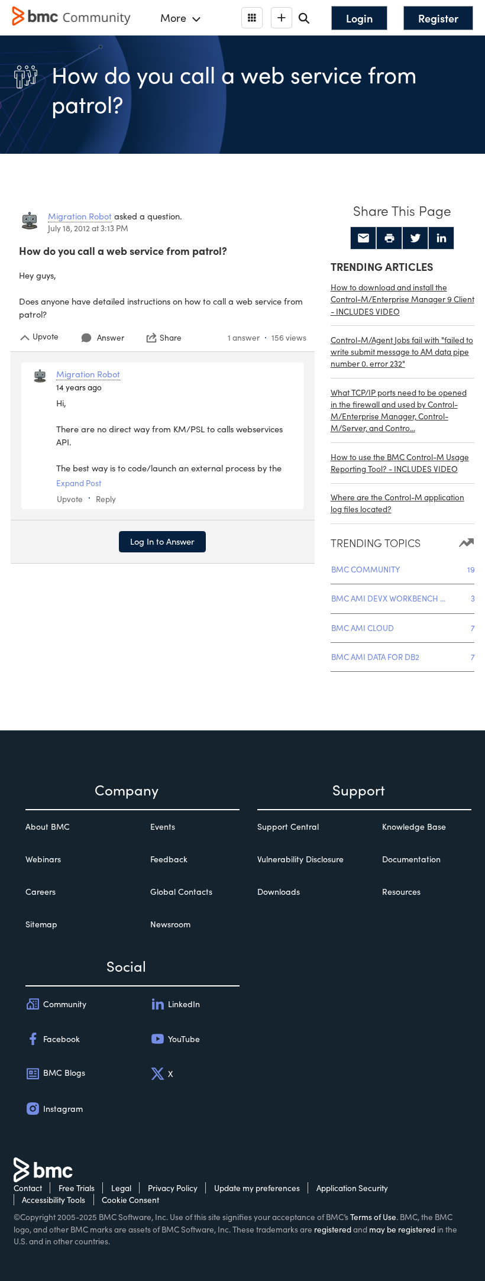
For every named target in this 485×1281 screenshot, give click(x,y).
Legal (121, 1187)
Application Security (352, 1187)
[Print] (389, 238)
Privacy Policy (173, 1187)
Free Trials (77, 1187)
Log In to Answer (162, 541)
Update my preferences (257, 1187)
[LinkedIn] (441, 238)
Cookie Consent (130, 1199)
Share (171, 337)
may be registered (402, 1229)
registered (332, 1229)
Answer (110, 337)
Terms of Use (373, 1216)
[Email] (363, 238)
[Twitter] (415, 238)
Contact (28, 1187)
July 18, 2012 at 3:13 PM (88, 228)
